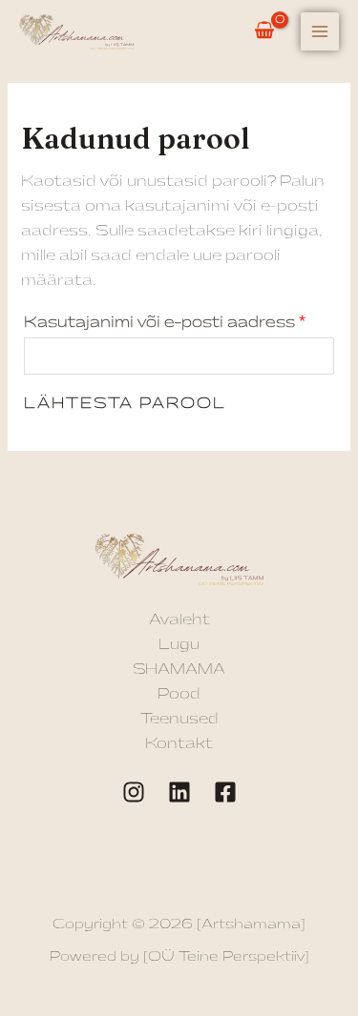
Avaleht (179, 620)
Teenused (179, 719)
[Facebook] (225, 792)
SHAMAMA (179, 669)
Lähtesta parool (125, 403)
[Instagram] (133, 792)
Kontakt (179, 744)
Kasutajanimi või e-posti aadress (179, 320)
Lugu (179, 645)
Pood (179, 694)
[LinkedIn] (179, 792)
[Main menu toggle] (320, 31)
